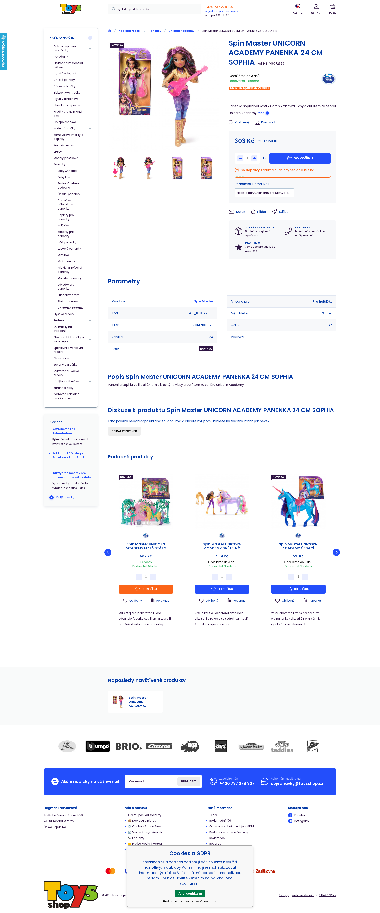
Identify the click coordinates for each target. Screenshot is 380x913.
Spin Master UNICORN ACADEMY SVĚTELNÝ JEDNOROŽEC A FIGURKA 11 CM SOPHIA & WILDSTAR (222, 546)
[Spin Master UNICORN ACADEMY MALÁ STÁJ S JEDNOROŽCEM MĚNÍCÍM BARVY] (146, 501)
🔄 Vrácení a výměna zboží (146, 832)
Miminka (63, 255)
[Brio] (129, 746)
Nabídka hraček (130, 31)
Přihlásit (188, 781)
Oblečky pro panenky (66, 287)
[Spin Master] (328, 81)
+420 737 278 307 (219, 7)
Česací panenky (69, 194)
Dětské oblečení (65, 73)
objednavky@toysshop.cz (221, 11)
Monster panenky (70, 278)
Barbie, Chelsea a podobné (69, 185)
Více (261, 113)
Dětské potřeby (64, 80)
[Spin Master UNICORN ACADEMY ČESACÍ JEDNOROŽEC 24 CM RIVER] (298, 501)
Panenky (155, 31)
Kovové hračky (64, 145)
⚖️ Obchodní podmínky (144, 826)
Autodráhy (61, 57)
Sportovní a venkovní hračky (68, 350)
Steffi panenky (68, 301)
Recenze (215, 844)
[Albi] (67, 746)
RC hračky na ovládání (63, 329)
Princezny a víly (68, 295)
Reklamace (217, 838)
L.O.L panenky (67, 242)
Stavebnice (61, 358)
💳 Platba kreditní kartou (145, 844)
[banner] (71, 10)
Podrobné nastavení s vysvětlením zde (190, 901)
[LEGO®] (221, 746)
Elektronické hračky (67, 93)
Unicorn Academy (181, 31)
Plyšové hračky (64, 314)
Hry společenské (65, 122)
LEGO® (58, 152)
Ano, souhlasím (190, 893)
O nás (213, 815)
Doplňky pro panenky (66, 217)
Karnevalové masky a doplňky (68, 137)
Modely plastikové (66, 158)
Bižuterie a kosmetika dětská (68, 65)
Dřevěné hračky (64, 86)
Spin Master (203, 301)
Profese (59, 320)
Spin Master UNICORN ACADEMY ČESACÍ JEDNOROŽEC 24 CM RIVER (298, 546)
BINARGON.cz (327, 895)
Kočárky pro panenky (66, 234)
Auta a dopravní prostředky (65, 48)
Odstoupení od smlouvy (144, 815)
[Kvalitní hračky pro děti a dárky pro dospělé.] (109, 30)
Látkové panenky (69, 249)
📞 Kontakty (136, 838)
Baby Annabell (67, 171)
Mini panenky (67, 261)
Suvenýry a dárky (65, 365)
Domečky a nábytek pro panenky (66, 204)
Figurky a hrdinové (66, 99)
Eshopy (284, 895)
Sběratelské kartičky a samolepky (69, 339)
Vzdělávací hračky (66, 381)
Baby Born (64, 177)
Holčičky (63, 225)
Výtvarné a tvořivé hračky (66, 373)
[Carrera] (159, 746)
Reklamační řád (220, 821)
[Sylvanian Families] (251, 746)
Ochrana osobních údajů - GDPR (231, 826)
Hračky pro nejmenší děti (68, 114)
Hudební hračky (64, 128)
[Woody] (313, 746)
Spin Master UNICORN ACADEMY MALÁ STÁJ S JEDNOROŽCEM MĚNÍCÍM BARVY (146, 546)
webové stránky (303, 895)
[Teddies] (282, 746)
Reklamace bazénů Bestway (228, 832)
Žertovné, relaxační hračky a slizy (67, 396)
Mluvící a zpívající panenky (70, 270)
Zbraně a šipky (63, 388)
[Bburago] (98, 746)
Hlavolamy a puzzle (67, 105)
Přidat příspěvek (124, 431)
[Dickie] (190, 746)
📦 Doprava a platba (142, 821)
